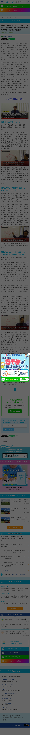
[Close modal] (29, 354)
